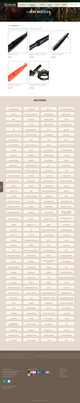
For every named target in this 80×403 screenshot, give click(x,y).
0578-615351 (13, 374)
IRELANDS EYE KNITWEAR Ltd (14, 212)
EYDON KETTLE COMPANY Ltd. (31, 170)
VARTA (66, 324)
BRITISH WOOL (66, 134)
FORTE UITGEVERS (66, 175)
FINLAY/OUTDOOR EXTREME (14, 175)
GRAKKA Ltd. (31, 186)
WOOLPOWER (14, 340)
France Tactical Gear (14, 181)
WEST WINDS (66, 330)
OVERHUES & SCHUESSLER (66, 255)
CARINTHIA (49, 145)
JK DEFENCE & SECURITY (13, 219)
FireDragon (31, 175)
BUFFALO (66, 140)
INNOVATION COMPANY (66, 206)
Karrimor (13, 224)
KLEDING (42, 4)
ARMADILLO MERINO (49, 119)
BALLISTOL (31, 124)
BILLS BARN (66, 129)
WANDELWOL (31, 330)
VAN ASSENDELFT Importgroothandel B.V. (14, 324)
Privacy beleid (63, 376)
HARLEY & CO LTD (13, 191)
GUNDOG (66, 186)
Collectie (62, 374)
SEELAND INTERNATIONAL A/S (49, 292)
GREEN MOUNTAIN (49, 186)
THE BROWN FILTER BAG (31, 313)
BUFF (49, 140)
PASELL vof (13, 261)
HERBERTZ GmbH (48, 196)
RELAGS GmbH (14, 282)
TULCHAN (66, 318)
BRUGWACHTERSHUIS (13, 140)
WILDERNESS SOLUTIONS (31, 335)
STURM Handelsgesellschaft (66, 298)
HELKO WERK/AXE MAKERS (31, 196)
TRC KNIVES (31, 318)
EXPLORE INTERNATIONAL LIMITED (14, 170)
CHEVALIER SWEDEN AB (66, 150)
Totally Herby (66, 313)
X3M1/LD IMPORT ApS (31, 340)
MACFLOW (49, 240)
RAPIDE (48, 277)
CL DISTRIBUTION (31, 155)
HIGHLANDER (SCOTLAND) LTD (13, 201)
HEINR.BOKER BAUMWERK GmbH (49, 191)
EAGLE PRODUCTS (14, 165)
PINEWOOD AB (31, 272)
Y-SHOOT (49, 340)
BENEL (48, 129)
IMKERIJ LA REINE (48, 206)
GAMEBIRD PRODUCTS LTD (48, 181)
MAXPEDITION (31, 245)
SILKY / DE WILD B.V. (13, 298)
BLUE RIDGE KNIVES (49, 134)
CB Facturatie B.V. (49, 150)
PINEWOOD (13, 272)
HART (31, 191)
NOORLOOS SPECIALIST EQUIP (13, 255)
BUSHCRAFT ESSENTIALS (13, 145)
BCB (14, 129)
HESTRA (66, 196)
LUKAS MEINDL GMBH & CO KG (31, 240)
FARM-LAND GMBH (49, 170)
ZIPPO (66, 340)
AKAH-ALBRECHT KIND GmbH (66, 109)
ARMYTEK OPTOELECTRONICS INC (13, 124)
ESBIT (49, 165)
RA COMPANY (13, 277)
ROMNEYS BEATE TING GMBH (14, 287)
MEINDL (48, 245)
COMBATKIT (66, 155)
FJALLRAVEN (48, 175)
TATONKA (14, 308)
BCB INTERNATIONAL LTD (31, 129)
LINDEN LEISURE (66, 235)
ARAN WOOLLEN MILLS (66, 114)
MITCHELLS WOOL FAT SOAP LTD (31, 250)
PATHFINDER (31, 261)
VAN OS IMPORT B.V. (49, 324)
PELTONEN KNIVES (31, 267)
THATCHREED (13, 313)
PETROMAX (48, 267)
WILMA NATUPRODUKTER (49, 335)
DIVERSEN (66, 160)
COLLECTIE (22, 4)
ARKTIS (13, 119)
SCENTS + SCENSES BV (31, 292)
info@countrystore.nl (8, 376)
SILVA (31, 298)
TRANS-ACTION (13, 318)
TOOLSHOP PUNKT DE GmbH (49, 313)
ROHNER (66, 282)
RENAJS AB (31, 282)
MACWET (66, 240)
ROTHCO (49, 287)
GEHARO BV (13, 186)
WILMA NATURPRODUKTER (66, 335)
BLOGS (57, 4)
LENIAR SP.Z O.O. (13, 235)
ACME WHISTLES (31, 109)
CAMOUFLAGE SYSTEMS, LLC (31, 145)
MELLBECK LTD (66, 245)
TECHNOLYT (48, 308)
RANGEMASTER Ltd (31, 277)
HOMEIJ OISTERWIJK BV (49, 201)
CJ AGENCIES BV (13, 155)
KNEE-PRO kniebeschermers (48, 230)
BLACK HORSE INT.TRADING (31, 134)
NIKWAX (66, 250)
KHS (31, 230)
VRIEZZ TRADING (13, 330)
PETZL (66, 267)
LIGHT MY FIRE (31, 235)
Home (9, 25)
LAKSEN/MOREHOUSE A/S (66, 230)
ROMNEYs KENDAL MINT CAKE (31, 287)
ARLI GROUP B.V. (31, 119)
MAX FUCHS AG (13, 245)
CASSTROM (13, 150)
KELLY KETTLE (13, 230)
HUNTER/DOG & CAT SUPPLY (14, 206)
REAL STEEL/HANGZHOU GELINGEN (66, 277)
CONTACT (64, 4)
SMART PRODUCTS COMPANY (49, 298)
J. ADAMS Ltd (31, 212)
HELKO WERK (13, 196)
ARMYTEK (66, 119)
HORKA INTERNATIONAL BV (66, 201)
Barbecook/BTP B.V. (48, 124)
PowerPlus (49, 272)
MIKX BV (13, 250)
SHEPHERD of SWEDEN (66, 292)
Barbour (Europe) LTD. (66, 124)
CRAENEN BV (31, 160)
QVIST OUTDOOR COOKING (66, 272)
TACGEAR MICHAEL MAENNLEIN (66, 303)
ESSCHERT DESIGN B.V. (66, 165)
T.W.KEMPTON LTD (49, 303)
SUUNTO (13, 303)
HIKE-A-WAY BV (31, 201)
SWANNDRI (31, 303)
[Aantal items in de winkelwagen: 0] (76, 4)
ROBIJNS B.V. (49, 282)
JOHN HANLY (31, 219)
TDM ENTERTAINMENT (31, 308)
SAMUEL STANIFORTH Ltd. (13, 292)
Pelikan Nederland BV (13, 267)
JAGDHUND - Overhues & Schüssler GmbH (66, 212)
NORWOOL (48, 255)
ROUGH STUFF (66, 287)
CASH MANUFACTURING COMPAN (66, 145)
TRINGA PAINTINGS (49, 318)
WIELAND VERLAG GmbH (13, 335)
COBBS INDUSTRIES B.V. (49, 155)
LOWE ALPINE (14, 240)
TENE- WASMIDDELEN (66, 308)
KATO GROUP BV (66, 224)
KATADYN (49, 224)
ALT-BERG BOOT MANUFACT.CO (31, 114)
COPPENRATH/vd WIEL (14, 160)
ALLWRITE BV (13, 114)
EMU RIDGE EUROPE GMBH (31, 165)
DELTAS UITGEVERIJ (49, 160)
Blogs (61, 373)
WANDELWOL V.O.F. (49, 330)
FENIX (66, 170)
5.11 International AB (13, 109)
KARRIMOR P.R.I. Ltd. (31, 224)
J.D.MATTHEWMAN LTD (48, 212)
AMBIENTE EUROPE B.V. (49, 114)
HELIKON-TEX (66, 191)
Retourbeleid (63, 371)
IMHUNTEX (31, 206)
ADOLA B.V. (48, 109)
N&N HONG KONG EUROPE (49, 250)
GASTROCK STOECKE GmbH (66, 181)
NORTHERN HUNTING (31, 255)
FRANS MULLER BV (31, 181)
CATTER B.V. (31, 150)
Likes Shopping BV (49, 235)
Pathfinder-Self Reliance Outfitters (49, 261)
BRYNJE (31, 140)
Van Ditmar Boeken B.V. (31, 324)
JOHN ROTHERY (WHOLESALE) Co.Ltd (66, 219)
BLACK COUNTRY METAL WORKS (13, 134)
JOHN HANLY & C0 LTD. (49, 219)
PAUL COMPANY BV (66, 261)
